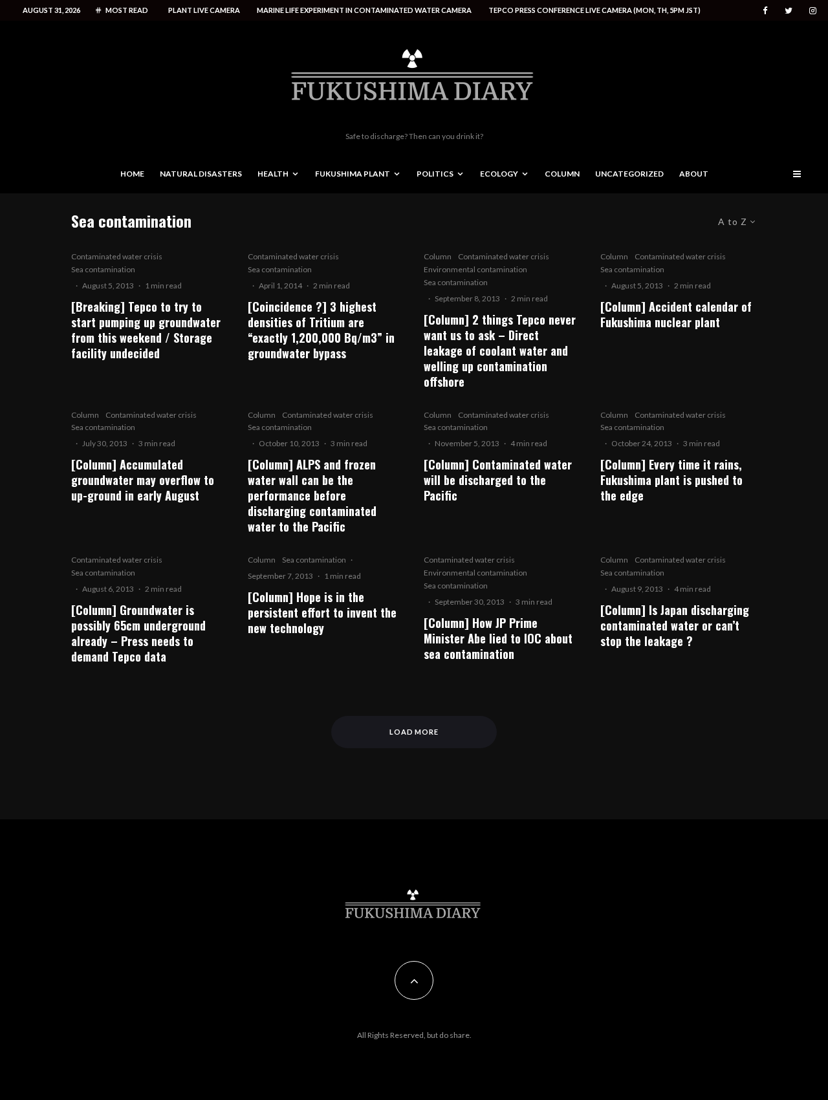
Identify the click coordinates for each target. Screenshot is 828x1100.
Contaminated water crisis (116, 256)
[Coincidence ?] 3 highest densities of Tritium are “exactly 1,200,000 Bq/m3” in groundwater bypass (321, 330)
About (693, 173)
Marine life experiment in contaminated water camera (364, 10)
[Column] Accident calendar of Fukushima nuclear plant (676, 314)
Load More (414, 732)
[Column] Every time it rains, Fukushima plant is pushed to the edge (671, 480)
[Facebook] (765, 10)
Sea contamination (103, 269)
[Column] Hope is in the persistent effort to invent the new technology (322, 612)
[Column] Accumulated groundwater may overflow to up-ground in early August (142, 480)
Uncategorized (629, 173)
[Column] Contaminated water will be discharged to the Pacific (498, 480)
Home (132, 173)
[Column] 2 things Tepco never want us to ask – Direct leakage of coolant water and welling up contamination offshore (500, 350)
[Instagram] (813, 10)
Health (273, 173)
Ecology (499, 173)
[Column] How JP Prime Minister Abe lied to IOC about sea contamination (498, 638)
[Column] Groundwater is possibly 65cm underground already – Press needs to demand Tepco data (138, 633)
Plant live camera (204, 10)
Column (562, 173)
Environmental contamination (475, 269)
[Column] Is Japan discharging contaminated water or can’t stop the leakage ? (674, 625)
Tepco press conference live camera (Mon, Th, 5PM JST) (594, 10)
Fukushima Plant (352, 173)
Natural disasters (201, 173)
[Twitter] (788, 10)
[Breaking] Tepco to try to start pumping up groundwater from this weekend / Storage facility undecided (146, 330)
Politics (435, 173)
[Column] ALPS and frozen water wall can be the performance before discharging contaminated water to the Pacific (312, 495)
